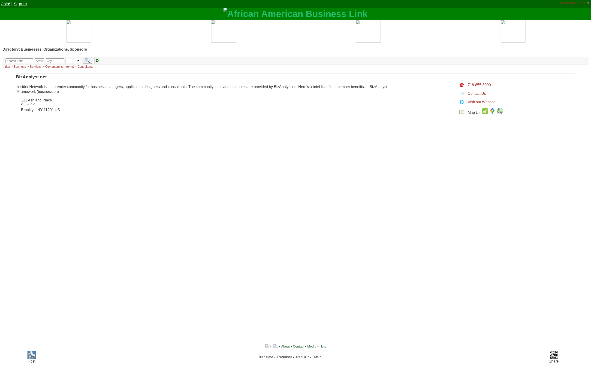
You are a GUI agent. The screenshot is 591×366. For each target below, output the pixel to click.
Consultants (85, 66)
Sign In (20, 4)
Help (323, 346)
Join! (5, 4)
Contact (298, 346)
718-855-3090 (475, 85)
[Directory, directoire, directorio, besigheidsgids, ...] (223, 32)
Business (20, 66)
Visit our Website (477, 102)
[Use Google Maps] (493, 113)
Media (311, 346)
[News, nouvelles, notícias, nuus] (368, 32)
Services (36, 66)
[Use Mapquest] (485, 113)
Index (6, 66)
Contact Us (472, 93)
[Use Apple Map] (500, 113)
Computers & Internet (59, 66)
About (285, 346)
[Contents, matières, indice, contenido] (78, 32)
